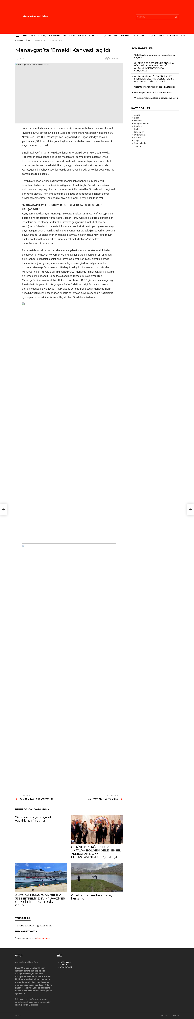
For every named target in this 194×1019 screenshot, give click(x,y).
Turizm (185, 35)
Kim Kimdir (139, 132)
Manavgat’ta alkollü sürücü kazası (153, 92)
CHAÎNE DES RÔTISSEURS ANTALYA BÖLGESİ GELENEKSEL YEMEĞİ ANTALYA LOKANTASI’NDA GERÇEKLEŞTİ (96, 852)
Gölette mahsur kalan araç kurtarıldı (91, 896)
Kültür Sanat (122, 35)
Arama (176, 17)
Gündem (94, 35)
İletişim (63, 964)
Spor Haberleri (168, 35)
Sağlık (152, 35)
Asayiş (42, 35)
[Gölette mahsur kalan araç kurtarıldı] (97, 877)
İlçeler (106, 35)
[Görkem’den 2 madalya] (190, 509)
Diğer (136, 118)
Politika (139, 35)
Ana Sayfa (29, 35)
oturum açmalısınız (45, 938)
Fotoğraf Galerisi (74, 35)
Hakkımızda (65, 962)
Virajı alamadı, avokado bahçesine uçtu (156, 98)
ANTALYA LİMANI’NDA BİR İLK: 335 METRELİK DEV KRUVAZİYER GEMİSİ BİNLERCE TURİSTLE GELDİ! (40, 900)
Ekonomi (54, 35)
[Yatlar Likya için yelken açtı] (3, 509)
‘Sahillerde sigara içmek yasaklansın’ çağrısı (33, 818)
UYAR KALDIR (66, 967)
